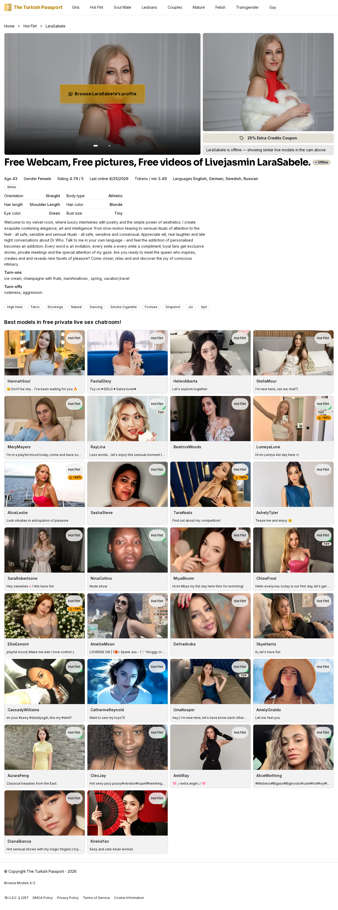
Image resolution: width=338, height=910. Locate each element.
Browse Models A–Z (19, 883)
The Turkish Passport (35, 7)
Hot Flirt (96, 7)
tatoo (35, 307)
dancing (96, 307)
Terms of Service (96, 898)
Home (9, 26)
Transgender (247, 7)
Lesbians (149, 7)
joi (190, 307)
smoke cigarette (123, 307)
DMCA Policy (43, 898)
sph (204, 307)
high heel (14, 307)
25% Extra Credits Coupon (275, 139)
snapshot (173, 307)
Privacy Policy (68, 898)
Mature (199, 7)
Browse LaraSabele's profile (109, 95)
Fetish (220, 7)
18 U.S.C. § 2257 (16, 898)
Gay (272, 7)
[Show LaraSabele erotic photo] (95, 146)
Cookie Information (129, 898)
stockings (55, 307)
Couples (175, 7)
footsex (151, 307)
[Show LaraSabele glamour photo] (109, 146)
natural (76, 307)
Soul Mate (122, 7)
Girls (75, 7)
